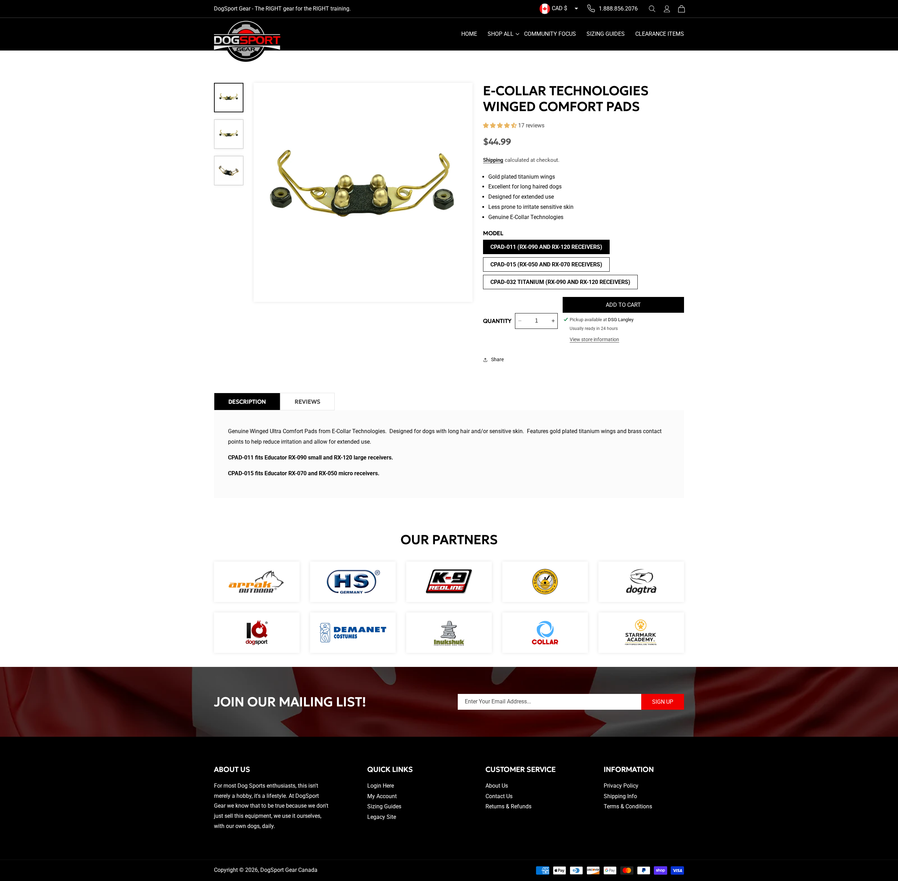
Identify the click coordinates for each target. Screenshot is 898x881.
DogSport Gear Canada (288, 870)
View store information (594, 339)
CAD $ (559, 8)
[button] (652, 8)
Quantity (497, 320)
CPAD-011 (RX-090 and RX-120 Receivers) (546, 247)
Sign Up (662, 701)
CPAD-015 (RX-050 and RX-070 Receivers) (546, 264)
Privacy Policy (621, 785)
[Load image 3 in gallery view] (228, 170)
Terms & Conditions (628, 806)
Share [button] (497, 359)
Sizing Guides (384, 806)
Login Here (380, 785)
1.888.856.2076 (618, 8)
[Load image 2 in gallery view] (228, 134)
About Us (496, 785)
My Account (382, 796)
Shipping (493, 160)
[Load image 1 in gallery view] (228, 97)
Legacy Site (381, 817)
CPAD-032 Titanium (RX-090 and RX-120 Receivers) (560, 282)
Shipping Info (620, 796)
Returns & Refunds (508, 806)
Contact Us (498, 796)
